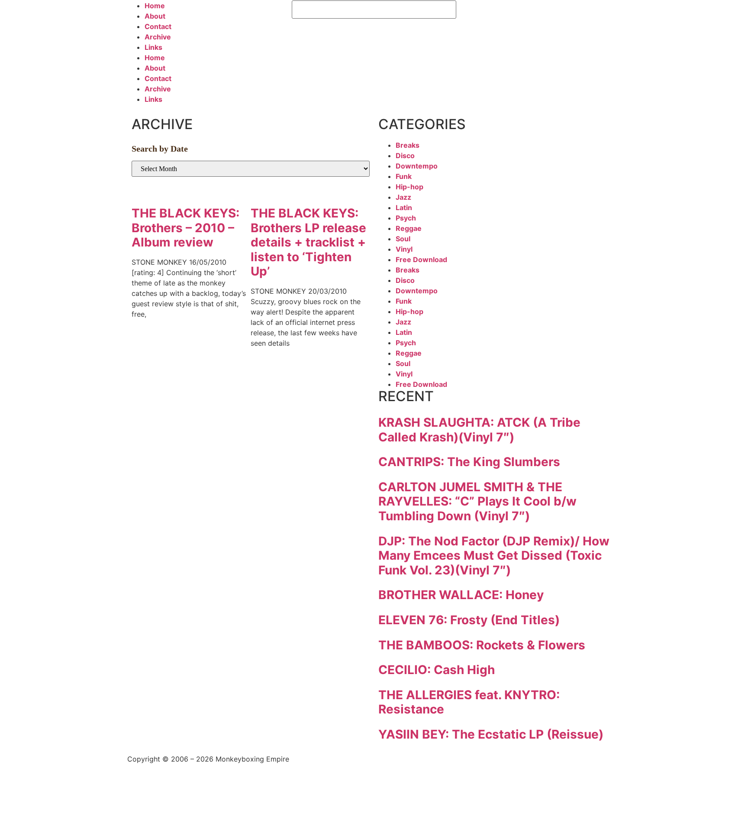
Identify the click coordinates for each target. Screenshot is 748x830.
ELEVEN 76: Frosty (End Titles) (469, 620)
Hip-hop (409, 186)
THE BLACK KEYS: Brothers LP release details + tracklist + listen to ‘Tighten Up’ (308, 242)
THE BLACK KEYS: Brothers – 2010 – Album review (185, 228)
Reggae (409, 228)
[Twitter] (491, 11)
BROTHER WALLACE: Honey (461, 594)
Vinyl (404, 249)
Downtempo (417, 166)
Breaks (407, 145)
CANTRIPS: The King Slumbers (469, 461)
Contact (158, 26)
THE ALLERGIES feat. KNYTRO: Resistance (469, 702)
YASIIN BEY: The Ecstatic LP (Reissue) (490, 734)
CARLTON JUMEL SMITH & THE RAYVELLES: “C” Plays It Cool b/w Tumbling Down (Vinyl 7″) (477, 501)
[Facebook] (467, 11)
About (155, 16)
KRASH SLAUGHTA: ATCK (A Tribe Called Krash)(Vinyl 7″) (479, 429)
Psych (406, 218)
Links (153, 47)
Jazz (403, 197)
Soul (403, 238)
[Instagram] (515, 11)
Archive (158, 36)
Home (155, 5)
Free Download (421, 259)
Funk (404, 176)
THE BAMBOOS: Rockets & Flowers (481, 645)
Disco (405, 155)
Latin (404, 207)
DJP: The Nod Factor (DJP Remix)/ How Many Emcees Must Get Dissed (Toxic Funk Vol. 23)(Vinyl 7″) (493, 555)
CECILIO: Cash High (436, 669)
